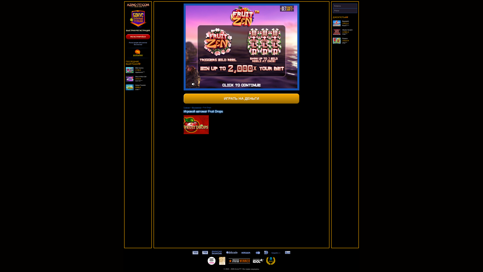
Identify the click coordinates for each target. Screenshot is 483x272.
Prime (336, 11)
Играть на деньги (241, 98)
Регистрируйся (138, 37)
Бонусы (337, 6)
